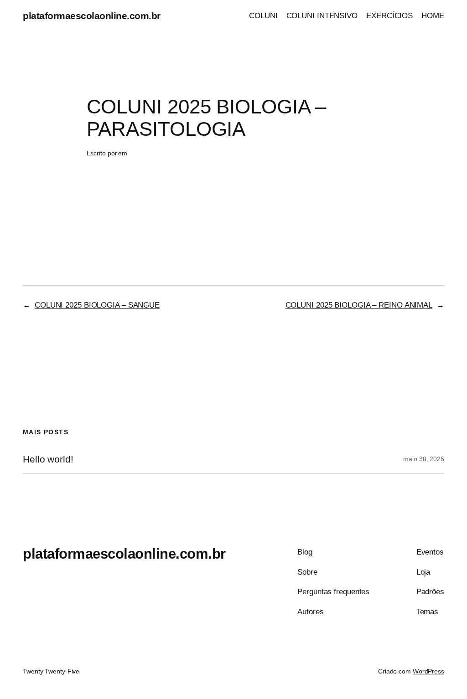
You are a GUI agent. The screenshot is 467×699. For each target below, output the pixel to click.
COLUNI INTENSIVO (322, 15)
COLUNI (263, 15)
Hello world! (48, 459)
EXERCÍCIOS (389, 15)
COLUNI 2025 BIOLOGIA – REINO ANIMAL (359, 304)
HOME (432, 15)
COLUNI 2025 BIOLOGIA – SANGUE (97, 304)
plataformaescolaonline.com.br (92, 15)
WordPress (428, 671)
